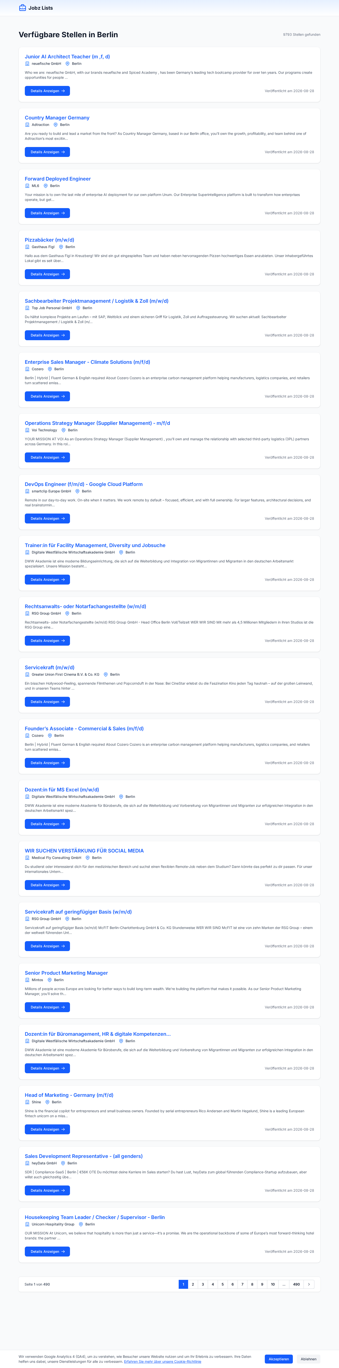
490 (296, 1284)
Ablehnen (308, 1359)
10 (273, 1284)
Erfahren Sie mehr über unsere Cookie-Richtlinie (162, 1361)
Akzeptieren (279, 1359)
